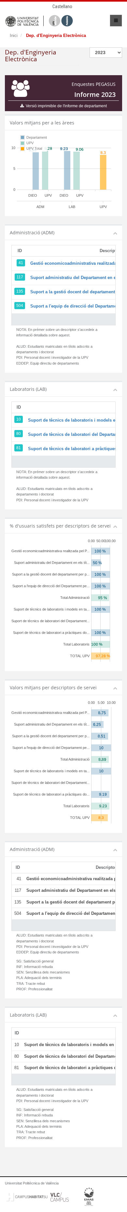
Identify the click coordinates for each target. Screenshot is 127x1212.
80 (18, 433)
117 (20, 277)
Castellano (62, 6)
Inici (14, 35)
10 (18, 419)
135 (19, 291)
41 (21, 263)
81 (18, 448)
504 (19, 305)
